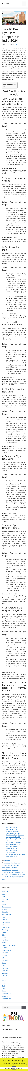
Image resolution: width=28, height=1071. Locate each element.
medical (14, 867)
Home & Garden (7, 950)
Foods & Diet (6, 927)
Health (4, 942)
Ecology (4, 909)
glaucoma (16, 865)
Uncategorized (6, 993)
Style (3, 983)
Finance (4, 919)
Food (3, 924)
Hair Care (5, 940)
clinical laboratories (16, 863)
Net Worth (5, 968)
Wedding (5, 996)
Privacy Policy (19, 1068)
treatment (15, 870)
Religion (4, 975)
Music (4, 965)
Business (5, 899)
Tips (3, 988)
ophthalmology (6, 870)
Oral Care (5, 970)
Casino (4, 904)
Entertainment (6, 914)
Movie (4, 963)
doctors (4, 865)
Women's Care (6, 998)
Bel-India (6, 4)
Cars (3, 902)
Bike (3, 894)
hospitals (5, 867)
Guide (4, 937)
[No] (26, 1064)
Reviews (4, 978)
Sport (4, 981)
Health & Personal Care (9, 945)
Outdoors (5, 973)
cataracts (7, 863)
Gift (3, 935)
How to (4, 955)
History (4, 947)
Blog (3, 896)
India (9, 867)
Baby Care (5, 891)
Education (5, 912)
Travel (4, 991)
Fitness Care (6, 922)
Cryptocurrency (6, 907)
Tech (3, 986)
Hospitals (7, 860)
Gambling (5, 930)
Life (3, 958)
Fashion (4, 917)
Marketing (5, 960)
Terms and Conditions (10, 1068)
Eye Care (10, 865)
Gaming (4, 932)
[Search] (24, 1007)
